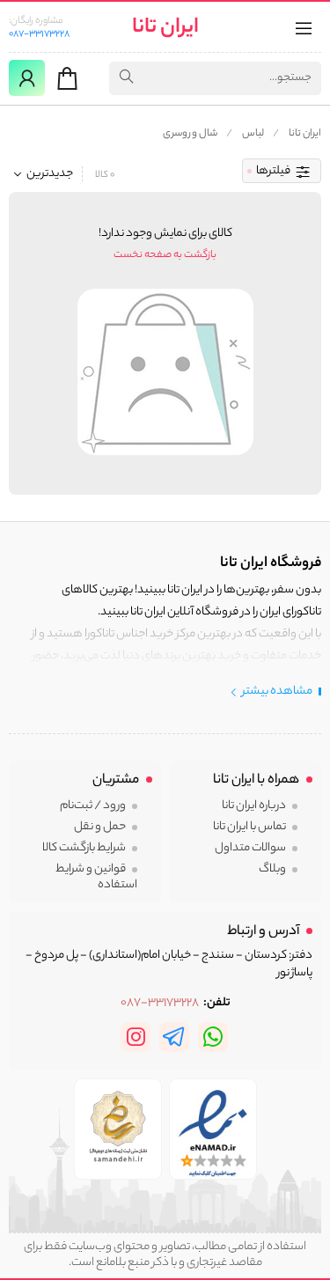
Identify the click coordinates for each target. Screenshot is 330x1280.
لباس (253, 134)
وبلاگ (272, 869)
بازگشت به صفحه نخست (165, 255)
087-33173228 (39, 34)
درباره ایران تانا (254, 806)
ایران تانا (165, 29)
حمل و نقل (100, 827)
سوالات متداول (250, 848)
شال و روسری (190, 134)
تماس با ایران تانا (249, 827)
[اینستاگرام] (135, 1037)
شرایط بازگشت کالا (84, 848)
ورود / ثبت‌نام (93, 806)
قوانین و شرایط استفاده (96, 877)
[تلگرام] (174, 1037)
